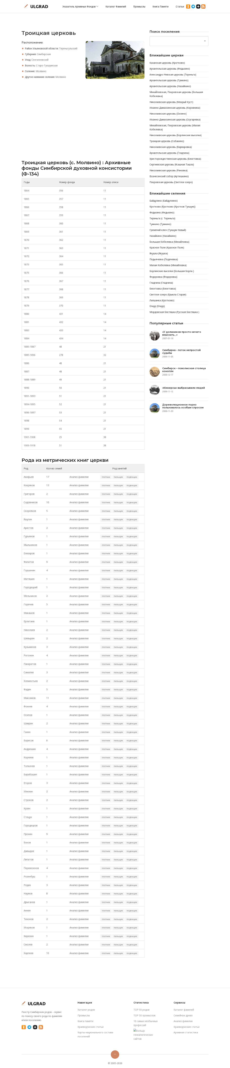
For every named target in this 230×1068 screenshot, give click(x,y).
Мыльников (30, 544)
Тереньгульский (68, 48)
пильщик (118, 477)
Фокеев (28, 706)
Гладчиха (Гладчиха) (161, 282)
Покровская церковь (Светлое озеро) (171, 182)
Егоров (28, 783)
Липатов (29, 859)
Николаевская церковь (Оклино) (168, 113)
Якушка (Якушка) (159, 253)
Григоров (29, 493)
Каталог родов (86, 1009)
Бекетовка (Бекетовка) (163, 288)
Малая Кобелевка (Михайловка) (168, 265)
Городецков (31, 825)
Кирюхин (29, 936)
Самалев (29, 672)
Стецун (28, 817)
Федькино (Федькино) (162, 212)
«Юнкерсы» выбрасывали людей (183, 387)
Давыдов (29, 851)
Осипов (28, 715)
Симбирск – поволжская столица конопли (184, 370)
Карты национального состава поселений (95, 1034)
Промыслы (139, 6)
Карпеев (28, 953)
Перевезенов (31, 868)
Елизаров (29, 553)
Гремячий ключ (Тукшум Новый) (168, 230)
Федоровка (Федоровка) (163, 276)
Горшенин (29, 570)
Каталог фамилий (116, 6)
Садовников (31, 502)
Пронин (28, 834)
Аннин (27, 910)
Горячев (28, 604)
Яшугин (28, 519)
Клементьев (31, 681)
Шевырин (29, 638)
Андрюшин (30, 749)
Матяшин (29, 578)
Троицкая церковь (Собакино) (167, 141)
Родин (27, 885)
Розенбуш (29, 876)
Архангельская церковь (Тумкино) (169, 80)
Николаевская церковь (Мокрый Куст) (171, 102)
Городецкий (30, 587)
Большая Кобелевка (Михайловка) (169, 241)
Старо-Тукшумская (47, 65)
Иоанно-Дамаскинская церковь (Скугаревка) (175, 119)
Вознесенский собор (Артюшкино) (169, 176)
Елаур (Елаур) (157, 306)
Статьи (180, 6)
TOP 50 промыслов (144, 1015)
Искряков (29, 927)
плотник (106, 477)
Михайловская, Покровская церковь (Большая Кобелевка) (176, 94)
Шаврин (28, 723)
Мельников (30, 595)
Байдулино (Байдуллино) (164, 200)
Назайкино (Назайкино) (163, 235)
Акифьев (29, 476)
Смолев (28, 944)
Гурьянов (29, 536)
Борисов (29, 740)
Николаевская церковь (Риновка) (169, 170)
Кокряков (29, 485)
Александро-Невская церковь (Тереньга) (173, 74)
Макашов (29, 612)
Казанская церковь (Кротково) (167, 62)
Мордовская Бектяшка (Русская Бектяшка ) (174, 312)
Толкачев (29, 766)
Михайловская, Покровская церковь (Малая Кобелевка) (175, 127)
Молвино (41, 71)
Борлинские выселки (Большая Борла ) (172, 271)
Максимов (30, 698)
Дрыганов (29, 902)
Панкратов (30, 664)
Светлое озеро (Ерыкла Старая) (168, 294)
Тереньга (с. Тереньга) (162, 218)
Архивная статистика (186, 1032)
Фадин (27, 689)
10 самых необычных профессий (146, 1023)
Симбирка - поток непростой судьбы (181, 351)
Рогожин (29, 655)
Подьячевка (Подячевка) (164, 259)
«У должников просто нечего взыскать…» (181, 333)
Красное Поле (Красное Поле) (167, 247)
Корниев (29, 757)
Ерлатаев (29, 621)
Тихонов (29, 919)
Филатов (29, 561)
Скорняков (30, 510)
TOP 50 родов (142, 1009)
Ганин (27, 732)
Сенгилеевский (39, 59)
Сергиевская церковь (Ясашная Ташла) (172, 164)
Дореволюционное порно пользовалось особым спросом (183, 406)
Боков (27, 842)
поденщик (132, 477)
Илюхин (28, 791)
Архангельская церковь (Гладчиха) (169, 152)
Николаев (29, 630)
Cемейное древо (183, 1015)
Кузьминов (30, 647)
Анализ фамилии (79, 476)
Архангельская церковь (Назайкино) (170, 86)
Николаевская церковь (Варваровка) (171, 147)
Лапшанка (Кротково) (162, 300)
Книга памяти (161, 6)
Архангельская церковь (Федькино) (170, 68)
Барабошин (30, 774)
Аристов (28, 527)
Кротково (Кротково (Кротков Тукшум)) (172, 206)
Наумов (28, 893)
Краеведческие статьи (91, 1026)
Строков (29, 800)
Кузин (27, 808)
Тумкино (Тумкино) (160, 224)
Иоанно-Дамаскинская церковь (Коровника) (175, 107)
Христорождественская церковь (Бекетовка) (175, 158)
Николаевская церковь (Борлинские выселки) (176, 135)
